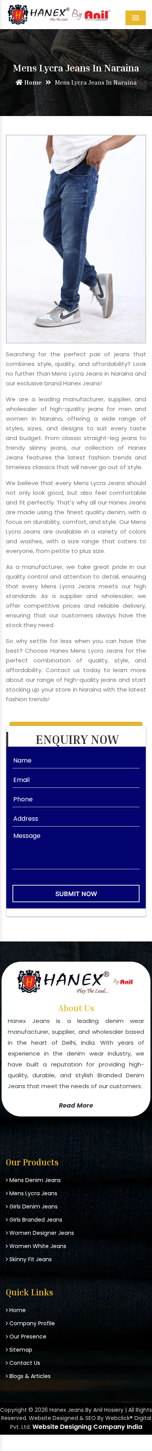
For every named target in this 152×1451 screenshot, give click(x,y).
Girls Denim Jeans (33, 1206)
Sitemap (20, 1350)
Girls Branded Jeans (35, 1220)
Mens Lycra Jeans (32, 1193)
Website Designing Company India (87, 1426)
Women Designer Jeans (41, 1233)
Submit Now (76, 894)
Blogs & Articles (29, 1376)
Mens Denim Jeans (34, 1180)
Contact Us (24, 1363)
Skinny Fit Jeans (30, 1259)
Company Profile (31, 1323)
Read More (76, 1105)
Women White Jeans (37, 1246)
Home (32, 82)
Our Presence (27, 1336)
